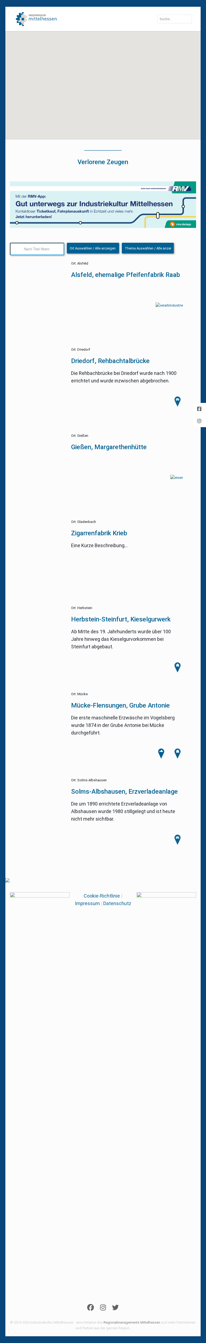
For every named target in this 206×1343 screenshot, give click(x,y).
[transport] (177, 844)
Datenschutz (117, 903)
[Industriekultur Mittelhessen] (36, 19)
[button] (44, 84)
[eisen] (176, 478)
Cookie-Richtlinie (102, 896)
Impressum (87, 903)
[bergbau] (177, 758)
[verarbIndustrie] (169, 305)
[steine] (161, 758)
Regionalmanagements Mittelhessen (132, 1322)
